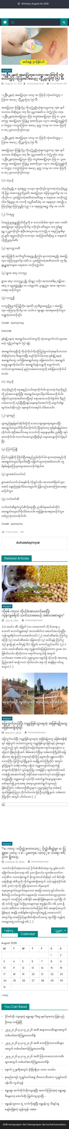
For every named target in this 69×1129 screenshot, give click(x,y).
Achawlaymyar (35, 83)
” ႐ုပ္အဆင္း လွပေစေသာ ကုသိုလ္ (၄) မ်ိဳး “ (61, 930)
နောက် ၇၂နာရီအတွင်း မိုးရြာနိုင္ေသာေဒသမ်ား (30, 1069)
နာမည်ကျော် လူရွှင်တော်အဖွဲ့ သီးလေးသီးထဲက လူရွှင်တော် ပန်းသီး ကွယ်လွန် (36, 1080)
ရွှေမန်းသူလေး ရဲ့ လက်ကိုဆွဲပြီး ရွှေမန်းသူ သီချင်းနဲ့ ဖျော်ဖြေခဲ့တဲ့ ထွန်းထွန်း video (32, 1106)
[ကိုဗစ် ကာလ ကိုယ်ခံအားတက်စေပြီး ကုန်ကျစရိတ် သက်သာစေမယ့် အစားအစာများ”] (35, 583)
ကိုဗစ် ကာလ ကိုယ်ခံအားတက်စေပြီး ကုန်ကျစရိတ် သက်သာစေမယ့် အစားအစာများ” (33, 613)
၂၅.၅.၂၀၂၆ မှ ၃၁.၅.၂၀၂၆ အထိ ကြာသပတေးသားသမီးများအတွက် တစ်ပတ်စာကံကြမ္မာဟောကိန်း (34, 1059)
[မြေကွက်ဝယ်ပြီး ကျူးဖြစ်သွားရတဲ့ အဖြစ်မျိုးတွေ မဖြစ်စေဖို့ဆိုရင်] (35, 694)
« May (4, 995)
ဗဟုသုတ (6, 70)
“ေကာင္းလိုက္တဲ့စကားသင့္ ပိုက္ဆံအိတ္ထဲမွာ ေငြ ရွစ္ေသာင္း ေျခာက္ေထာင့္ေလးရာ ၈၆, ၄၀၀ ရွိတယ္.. (34, 852)
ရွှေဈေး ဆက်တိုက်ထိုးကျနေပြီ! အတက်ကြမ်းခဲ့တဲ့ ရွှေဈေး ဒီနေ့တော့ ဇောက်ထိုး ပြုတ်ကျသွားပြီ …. (35, 1093)
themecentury (58, 1124)
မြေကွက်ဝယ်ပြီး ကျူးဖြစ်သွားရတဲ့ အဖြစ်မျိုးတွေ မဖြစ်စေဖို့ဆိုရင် (34, 725)
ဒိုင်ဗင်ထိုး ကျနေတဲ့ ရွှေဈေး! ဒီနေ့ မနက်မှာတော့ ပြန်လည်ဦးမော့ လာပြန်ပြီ (34, 1019)
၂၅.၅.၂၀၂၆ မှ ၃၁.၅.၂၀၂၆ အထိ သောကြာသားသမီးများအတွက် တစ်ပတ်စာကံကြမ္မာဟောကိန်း (34, 1045)
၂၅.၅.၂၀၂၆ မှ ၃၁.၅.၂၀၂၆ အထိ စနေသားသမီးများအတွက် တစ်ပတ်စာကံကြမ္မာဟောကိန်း (36, 1032)
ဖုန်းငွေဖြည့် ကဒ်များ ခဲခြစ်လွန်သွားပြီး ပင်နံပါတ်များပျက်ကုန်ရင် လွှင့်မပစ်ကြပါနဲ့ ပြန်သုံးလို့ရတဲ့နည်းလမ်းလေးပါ (12, 930)
